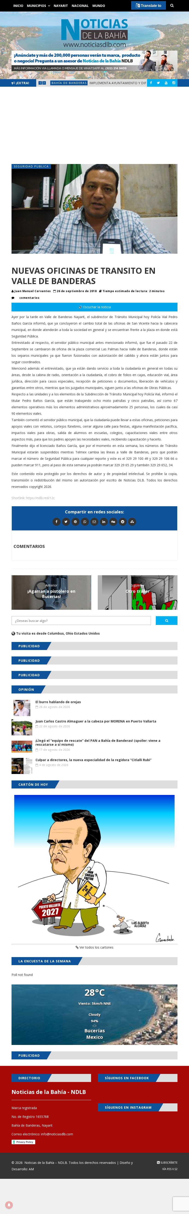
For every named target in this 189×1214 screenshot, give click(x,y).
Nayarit (61, 5)
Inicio (18, 5)
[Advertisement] (94, 125)
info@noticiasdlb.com (57, 1134)
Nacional (80, 5)
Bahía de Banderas (69, 83)
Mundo (98, 5)
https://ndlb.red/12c (40, 498)
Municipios (36, 5)
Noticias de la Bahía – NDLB (45, 1162)
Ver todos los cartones (96, 947)
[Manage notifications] (9, 1205)
